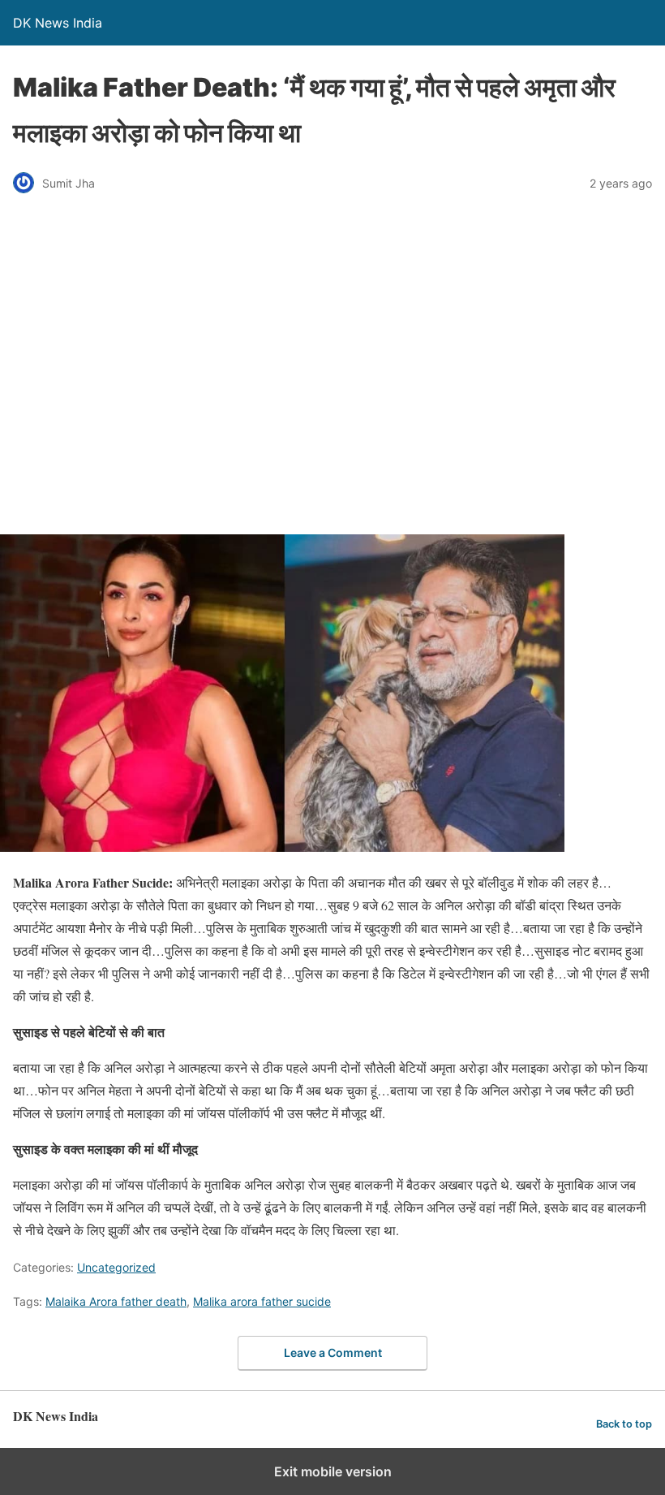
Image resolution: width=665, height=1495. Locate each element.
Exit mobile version (333, 1471)
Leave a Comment (333, 1352)
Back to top (624, 1424)
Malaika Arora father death (116, 1301)
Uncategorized (116, 1267)
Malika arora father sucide (262, 1301)
